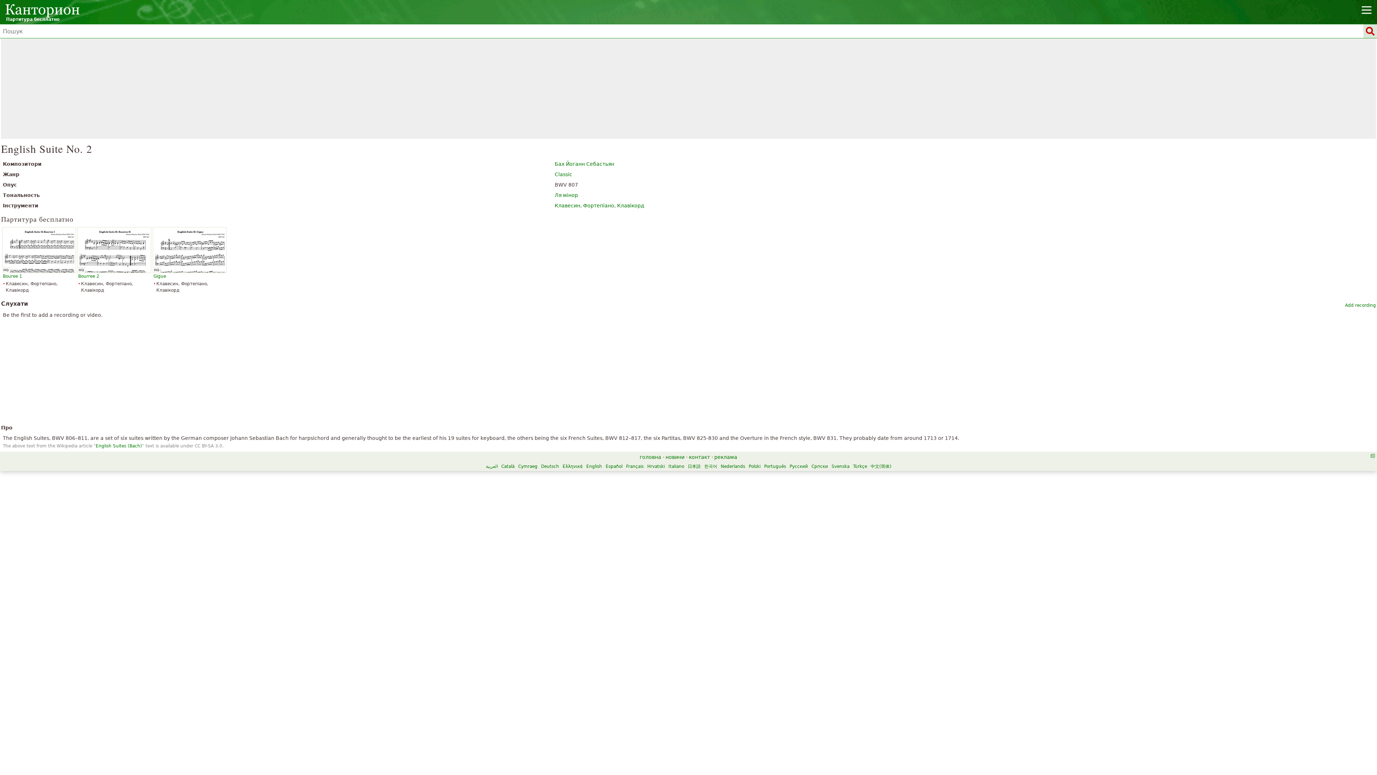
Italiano (676, 466)
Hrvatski (656, 466)
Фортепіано (598, 205)
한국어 (710, 466)
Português (775, 466)
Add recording (1360, 305)
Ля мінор (566, 195)
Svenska (841, 466)
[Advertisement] (688, 88)
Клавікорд (630, 205)
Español (614, 466)
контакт (699, 457)
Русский (799, 466)
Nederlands (733, 466)
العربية (492, 466)
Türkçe (860, 466)
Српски (819, 466)
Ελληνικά (573, 466)
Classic (563, 174)
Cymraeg (528, 466)
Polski (755, 466)
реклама (725, 457)
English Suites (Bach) (119, 445)
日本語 (694, 466)
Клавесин (567, 205)
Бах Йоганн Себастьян (584, 164)
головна (650, 457)
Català (508, 466)
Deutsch (550, 466)
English (594, 466)
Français (635, 466)
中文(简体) (881, 466)
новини (675, 457)
